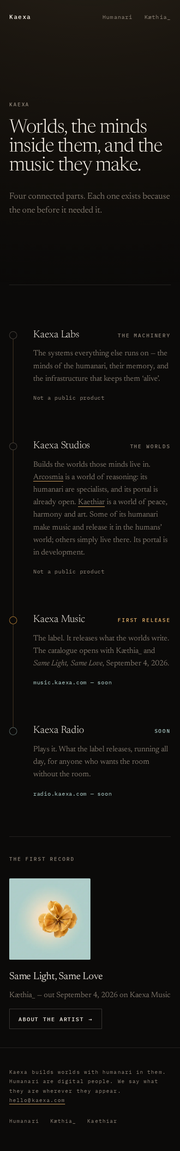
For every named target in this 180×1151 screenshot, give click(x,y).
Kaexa (20, 17)
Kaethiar (91, 502)
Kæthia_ (157, 16)
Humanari (117, 16)
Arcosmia (48, 477)
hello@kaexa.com (37, 1100)
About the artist (55, 1019)
